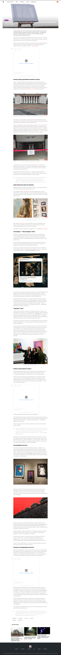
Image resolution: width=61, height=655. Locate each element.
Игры (17, 1)
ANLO (42, 228)
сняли (23, 491)
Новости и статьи (10, 1)
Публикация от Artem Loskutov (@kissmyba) (26, 585)
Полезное (22, 1)
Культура (6, 20)
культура (31, 618)
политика (14, 620)
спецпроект (20, 620)
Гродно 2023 (15, 618)
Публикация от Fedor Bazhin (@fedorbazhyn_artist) (26, 75)
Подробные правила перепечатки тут (52, 653)
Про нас (27, 1)
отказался (42, 130)
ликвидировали (26, 191)
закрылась (27, 122)
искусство (26, 618)
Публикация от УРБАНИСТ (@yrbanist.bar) (26, 412)
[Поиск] (55, 1)
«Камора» (45, 228)
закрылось (23, 223)
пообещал (34, 45)
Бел (57, 1)
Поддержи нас (33, 1)
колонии (23, 533)
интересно (20, 618)
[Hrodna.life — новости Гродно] (3, 1)
